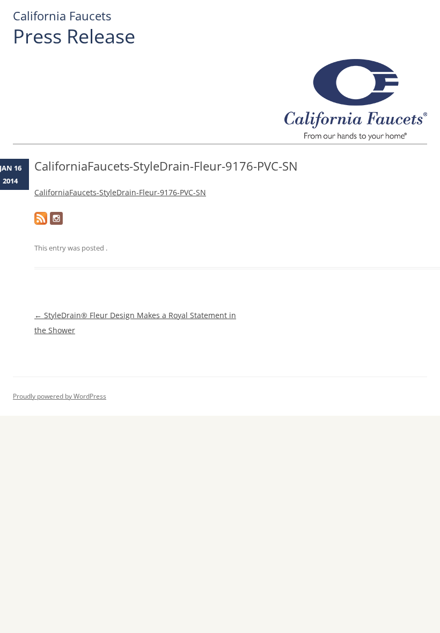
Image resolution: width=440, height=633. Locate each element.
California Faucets (62, 16)
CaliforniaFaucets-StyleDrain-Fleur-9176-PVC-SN (120, 192)
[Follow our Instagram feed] (56, 218)
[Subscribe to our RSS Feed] (40, 218)
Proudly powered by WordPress (59, 396)
